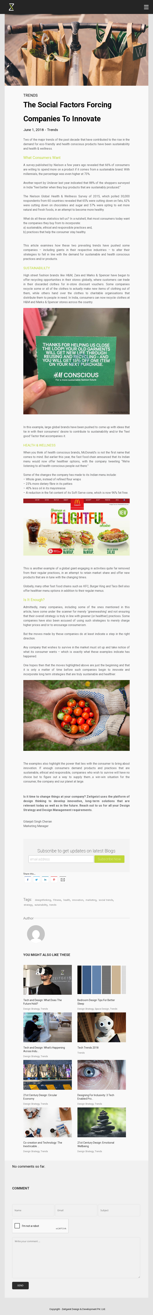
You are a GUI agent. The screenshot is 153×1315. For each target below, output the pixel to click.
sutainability (41, 904)
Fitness (57, 900)
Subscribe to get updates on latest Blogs (76, 851)
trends (52, 904)
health (66, 900)
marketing (91, 900)
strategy (28, 904)
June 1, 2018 (34, 130)
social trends (106, 900)
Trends (30, 95)
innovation (77, 900)
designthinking (43, 900)
